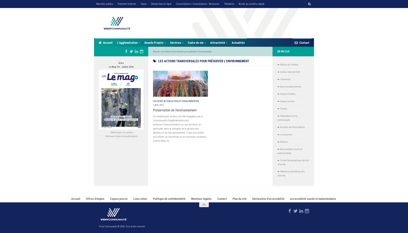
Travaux (283, 108)
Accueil (108, 43)
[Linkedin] (136, 51)
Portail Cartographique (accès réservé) (293, 162)
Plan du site (240, 198)
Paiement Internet (127, 3)
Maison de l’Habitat (289, 64)
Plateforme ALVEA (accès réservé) (291, 173)
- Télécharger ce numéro (121, 132)
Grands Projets (153, 43)
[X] (131, 51)
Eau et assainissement (290, 86)
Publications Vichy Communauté (287, 118)
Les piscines (286, 134)
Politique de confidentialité (169, 198)
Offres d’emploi (95, 198)
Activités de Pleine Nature (292, 127)
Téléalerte (229, 3)
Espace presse (287, 101)
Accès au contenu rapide (251, 3)
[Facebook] (126, 51)
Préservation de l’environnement (175, 110)
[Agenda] (141, 51)
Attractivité (217, 43)
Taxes (143, 3)
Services (175, 43)
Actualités (238, 43)
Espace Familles (288, 94)
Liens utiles (140, 198)
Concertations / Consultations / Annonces (197, 3)
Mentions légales (201, 198)
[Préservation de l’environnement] (180, 84)
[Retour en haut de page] (204, 204)
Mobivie (284, 141)
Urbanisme (285, 79)
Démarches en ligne (161, 3)
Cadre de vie (196, 43)
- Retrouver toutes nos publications (121, 136)
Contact (304, 43)
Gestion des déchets (290, 72)
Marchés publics (104, 3)
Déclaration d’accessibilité (268, 198)
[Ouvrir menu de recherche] (309, 4)
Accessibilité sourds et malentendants (289, 151)
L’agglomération (127, 43)
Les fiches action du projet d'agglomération (176, 101)
